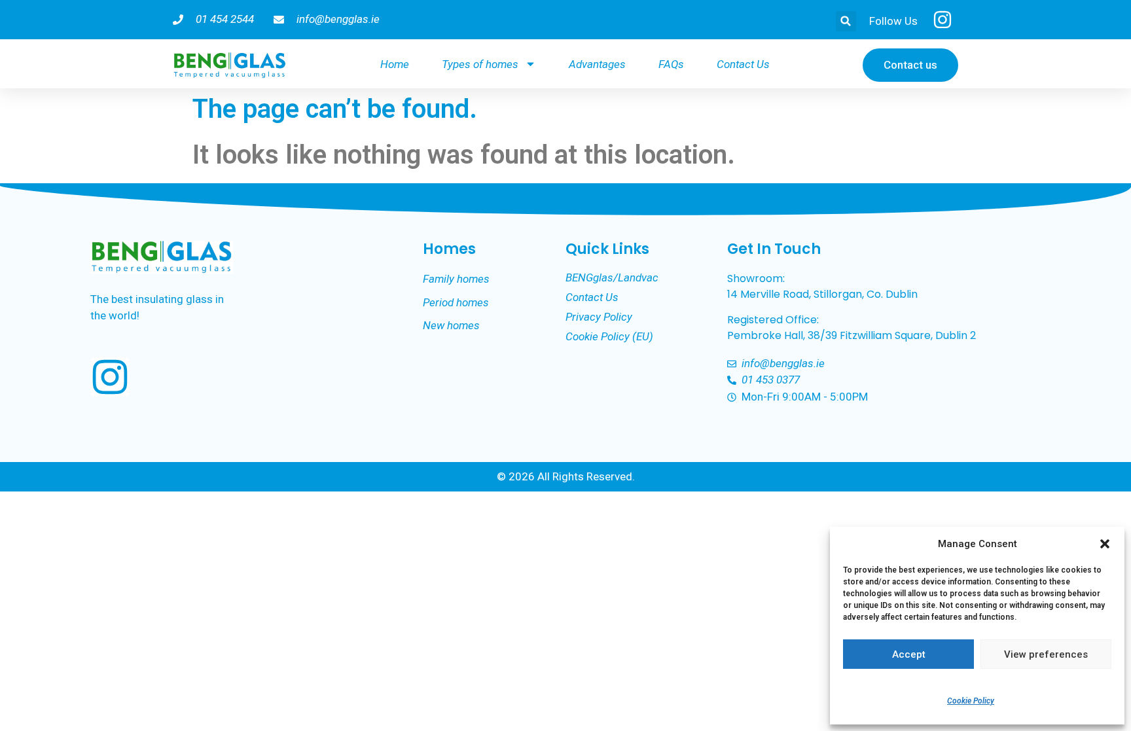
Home (394, 64)
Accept (908, 654)
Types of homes (480, 64)
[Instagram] (110, 377)
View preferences (1046, 654)
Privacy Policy (599, 316)
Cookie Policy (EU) (609, 336)
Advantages (597, 64)
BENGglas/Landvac (612, 277)
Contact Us (743, 64)
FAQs (671, 64)
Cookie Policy (970, 700)
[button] (1104, 543)
